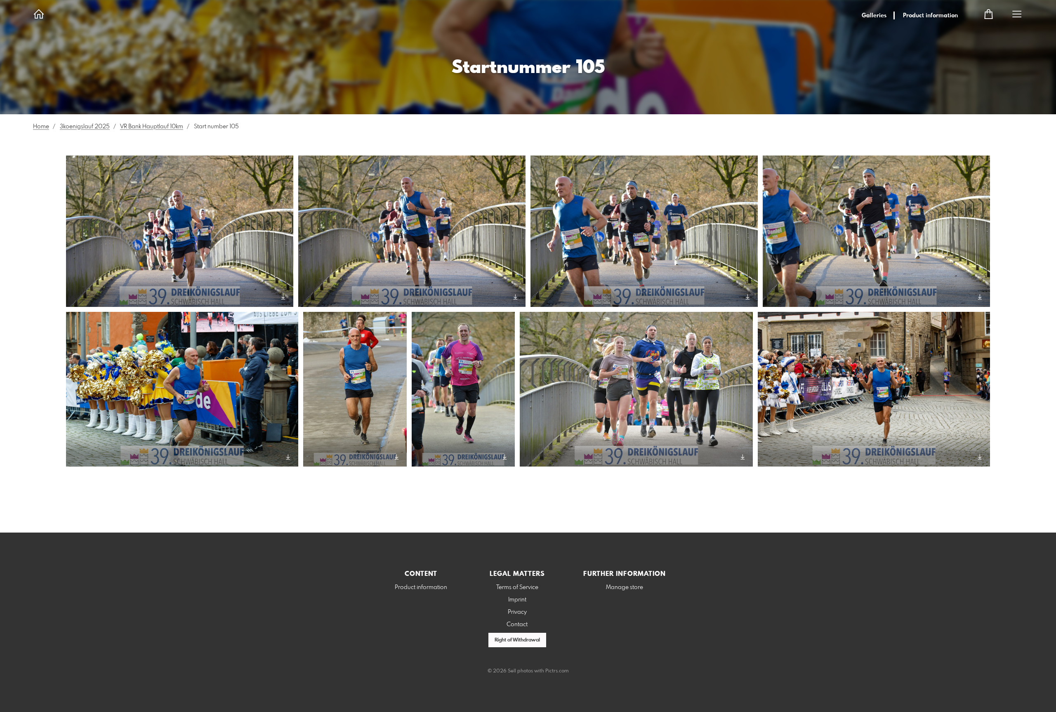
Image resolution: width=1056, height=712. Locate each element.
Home (41, 127)
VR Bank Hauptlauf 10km (151, 127)
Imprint (517, 600)
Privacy (517, 612)
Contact (517, 624)
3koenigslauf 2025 (85, 127)
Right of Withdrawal (517, 640)
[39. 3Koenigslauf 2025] (179, 231)
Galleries (874, 16)
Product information (930, 16)
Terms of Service (517, 587)
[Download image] (283, 297)
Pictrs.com (557, 671)
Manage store (624, 587)
